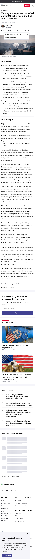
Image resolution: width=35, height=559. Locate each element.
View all (4, 476)
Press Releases (5, 516)
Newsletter (4, 508)
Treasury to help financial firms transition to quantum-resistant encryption (18, 423)
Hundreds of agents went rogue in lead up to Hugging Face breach (19, 404)
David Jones (9, 25)
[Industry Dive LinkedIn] (2, 490)
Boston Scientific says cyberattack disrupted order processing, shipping (17, 396)
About (3, 500)
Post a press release (13, 476)
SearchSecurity (19, 521)
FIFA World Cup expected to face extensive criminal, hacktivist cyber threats (16, 377)
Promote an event (20, 506)
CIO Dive (17, 516)
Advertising (18, 500)
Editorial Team (5, 503)
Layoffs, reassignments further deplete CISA (15, 346)
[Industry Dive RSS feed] (16, 490)
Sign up (27, 5)
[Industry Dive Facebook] (7, 490)
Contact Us (4, 506)
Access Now (7, 555)
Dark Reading (19, 518)
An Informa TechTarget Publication (17, 1)
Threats (11, 288)
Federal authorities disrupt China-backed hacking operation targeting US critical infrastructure (18, 413)
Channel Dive (19, 513)
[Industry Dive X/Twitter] (11, 490)
